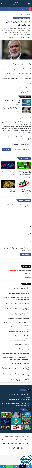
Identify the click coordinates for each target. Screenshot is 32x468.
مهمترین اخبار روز (17, 18)
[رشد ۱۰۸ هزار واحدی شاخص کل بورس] (8, 165)
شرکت (16, 439)
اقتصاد (8, 439)
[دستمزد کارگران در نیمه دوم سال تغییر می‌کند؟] (26, 427)
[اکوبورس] (15, 3)
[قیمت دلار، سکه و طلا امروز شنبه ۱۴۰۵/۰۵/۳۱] (6, 427)
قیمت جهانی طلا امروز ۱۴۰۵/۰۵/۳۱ (10, 190)
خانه (28, 15)
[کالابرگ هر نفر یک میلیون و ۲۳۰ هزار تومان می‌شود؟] (26, 421)
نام (30, 227)
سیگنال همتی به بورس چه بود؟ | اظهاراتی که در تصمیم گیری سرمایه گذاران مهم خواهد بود (24, 173)
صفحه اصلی (27, 439)
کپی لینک (6, 150)
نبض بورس (21, 439)
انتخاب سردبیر (23, 15)
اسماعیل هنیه (10, 69)
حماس (15, 144)
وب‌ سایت (28, 241)
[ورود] (5, 4)
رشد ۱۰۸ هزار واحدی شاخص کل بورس (8, 172)
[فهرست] (29, 4)
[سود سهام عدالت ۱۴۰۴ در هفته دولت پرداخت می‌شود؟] (24, 184)
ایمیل (29, 234)
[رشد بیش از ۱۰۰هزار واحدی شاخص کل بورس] (26, 110)
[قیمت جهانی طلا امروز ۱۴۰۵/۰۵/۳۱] (8, 184)
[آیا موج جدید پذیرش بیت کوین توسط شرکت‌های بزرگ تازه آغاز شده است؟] (16, 421)
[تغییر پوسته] (2, 4)
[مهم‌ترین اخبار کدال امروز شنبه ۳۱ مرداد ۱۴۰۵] (26, 102)
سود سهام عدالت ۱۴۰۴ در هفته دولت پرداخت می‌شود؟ (24, 190)
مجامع (12, 439)
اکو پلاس (4, 439)
